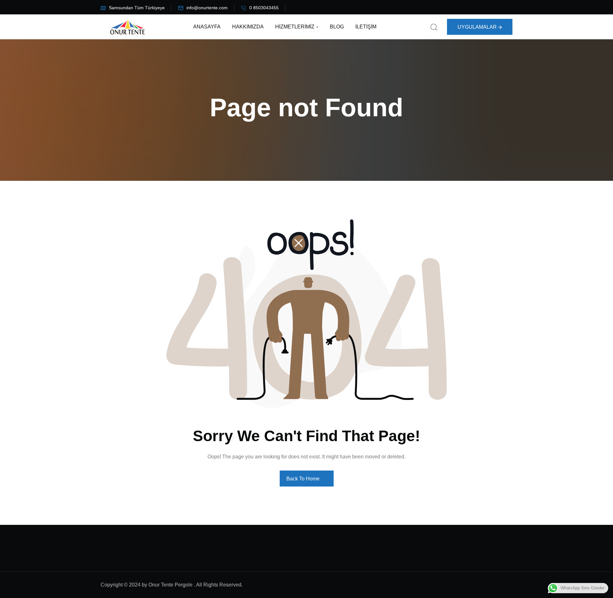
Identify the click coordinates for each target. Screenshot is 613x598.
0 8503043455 (264, 7)
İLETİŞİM (365, 26)
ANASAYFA (207, 26)
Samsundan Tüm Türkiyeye (137, 7)
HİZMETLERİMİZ (294, 26)
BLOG (337, 26)
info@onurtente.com (207, 7)
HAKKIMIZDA (248, 26)
